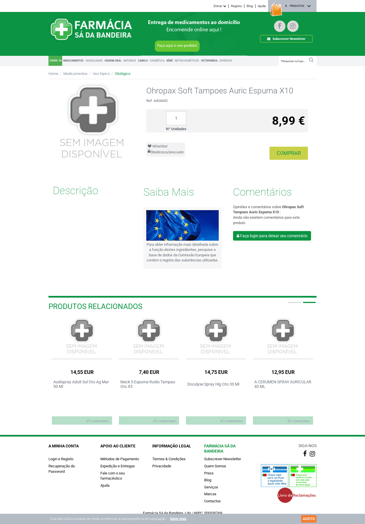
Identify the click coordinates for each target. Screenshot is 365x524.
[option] (81, 371)
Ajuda (262, 6)
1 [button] (294, 305)
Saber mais (178, 519)
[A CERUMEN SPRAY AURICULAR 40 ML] (283, 336)
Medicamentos (75, 73)
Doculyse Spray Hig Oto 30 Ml (213, 384)
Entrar (218, 6)
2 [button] (309, 305)
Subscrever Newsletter (288, 39)
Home (53, 73)
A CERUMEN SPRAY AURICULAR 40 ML (282, 384)
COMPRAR (289, 153)
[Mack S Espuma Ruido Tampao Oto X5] (149, 336)
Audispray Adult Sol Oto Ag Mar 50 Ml (81, 384)
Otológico (122, 73)
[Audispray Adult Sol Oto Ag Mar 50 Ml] (82, 336)
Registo (236, 6)
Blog (250, 6)
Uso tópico (101, 73)
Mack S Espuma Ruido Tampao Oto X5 (147, 384)
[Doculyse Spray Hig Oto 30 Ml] (216, 336)
